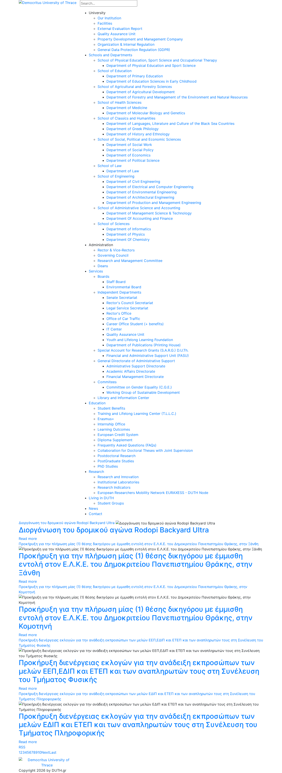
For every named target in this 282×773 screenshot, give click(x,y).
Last (52, 752)
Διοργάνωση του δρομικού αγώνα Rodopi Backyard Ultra (67, 523)
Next (45, 752)
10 (39, 752)
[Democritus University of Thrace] (47, 2)
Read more (28, 538)
